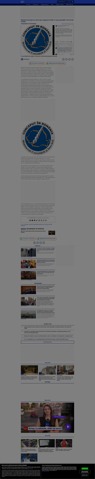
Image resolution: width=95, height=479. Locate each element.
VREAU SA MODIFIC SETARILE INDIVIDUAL (85, 472)
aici (12, 473)
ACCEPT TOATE (84, 468)
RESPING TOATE (85, 475)
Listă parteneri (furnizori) (45, 471)
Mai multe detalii (30, 468)
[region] (47, 471)
